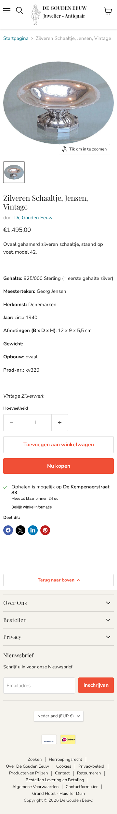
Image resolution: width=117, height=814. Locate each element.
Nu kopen (58, 466)
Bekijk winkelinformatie (31, 507)
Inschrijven (96, 685)
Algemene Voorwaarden (35, 787)
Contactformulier (82, 787)
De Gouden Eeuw (33, 217)
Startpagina (16, 38)
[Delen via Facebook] (8, 530)
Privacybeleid (91, 766)
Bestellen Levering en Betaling (55, 780)
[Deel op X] (20, 530)
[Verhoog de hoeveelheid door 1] (60, 422)
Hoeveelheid (15, 408)
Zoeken (35, 759)
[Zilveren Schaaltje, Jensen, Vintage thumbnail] (14, 172)
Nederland (55, 716)
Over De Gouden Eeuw (27, 766)
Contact (62, 773)
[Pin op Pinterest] (45, 530)
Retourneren (89, 773)
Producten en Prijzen (28, 773)
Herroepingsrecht (65, 759)
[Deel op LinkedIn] (33, 530)
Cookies (63, 766)
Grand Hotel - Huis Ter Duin (58, 793)
